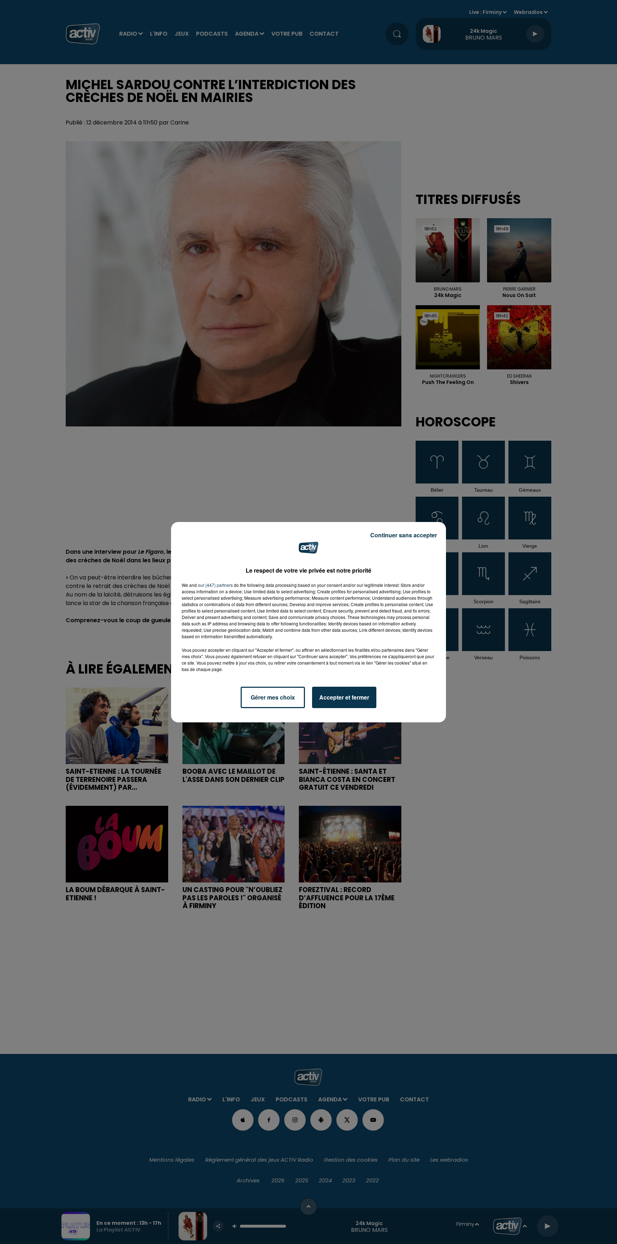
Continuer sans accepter (403, 535)
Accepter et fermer (344, 697)
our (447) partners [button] (215, 585)
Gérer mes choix (273, 697)
